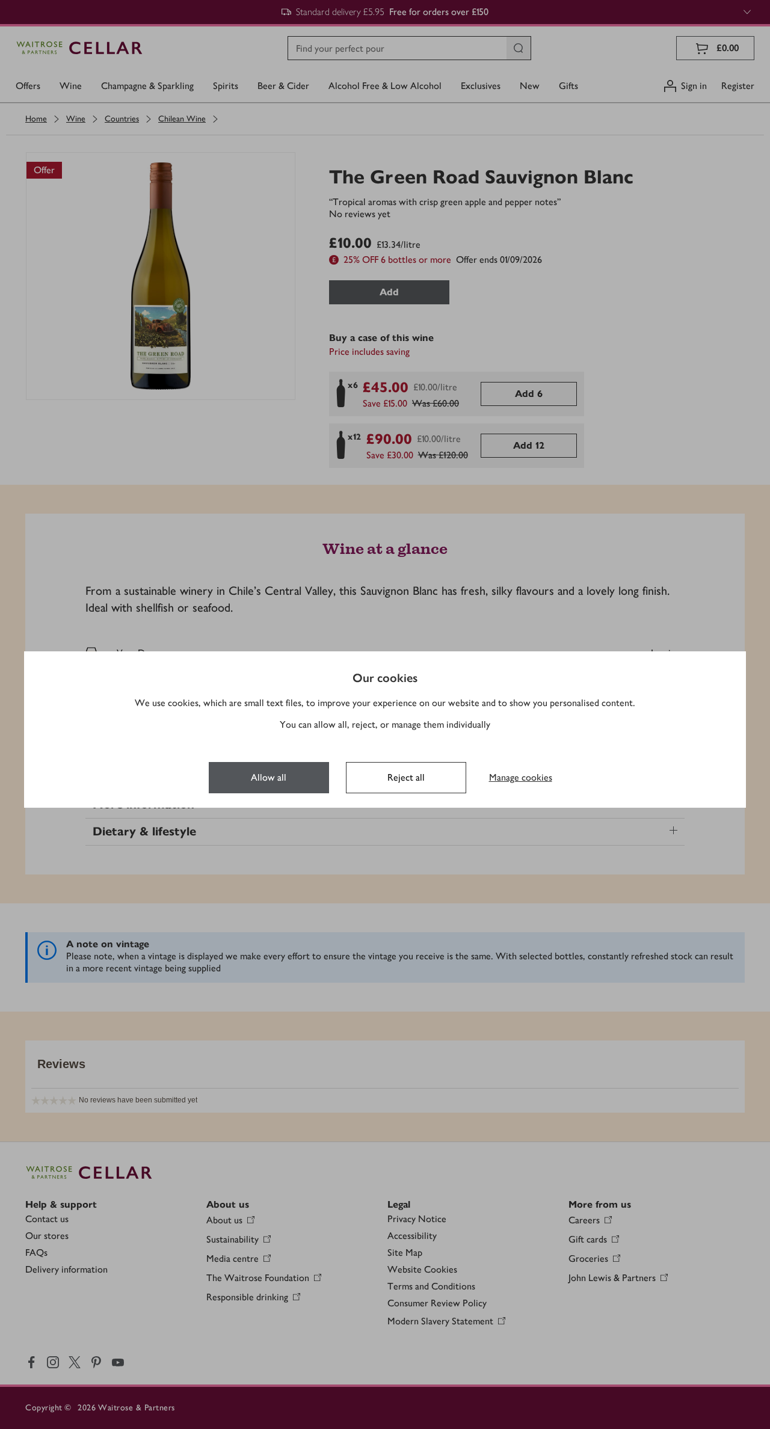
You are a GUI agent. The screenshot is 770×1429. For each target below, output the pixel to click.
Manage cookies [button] (520, 777)
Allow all (268, 777)
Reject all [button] (406, 777)
